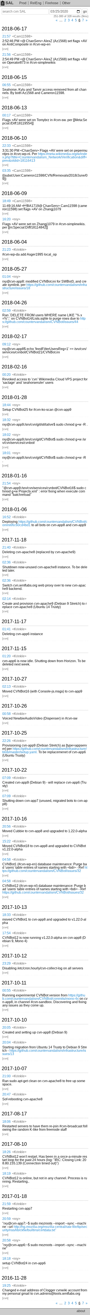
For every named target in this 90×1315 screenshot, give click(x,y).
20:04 (6, 1042)
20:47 (6, 1094)
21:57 (6, 36)
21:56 (6, 54)
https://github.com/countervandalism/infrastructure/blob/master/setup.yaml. (44, 750)
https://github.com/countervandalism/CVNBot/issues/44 (44, 320)
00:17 (6, 115)
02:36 (6, 562)
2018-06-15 (14, 77)
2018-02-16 (14, 366)
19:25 (6, 1285)
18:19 (6, 1173)
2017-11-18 (14, 539)
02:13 (6, 686)
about (81, 1311)
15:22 (6, 841)
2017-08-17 (14, 1113)
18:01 (6, 453)
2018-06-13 (14, 107)
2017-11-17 (14, 621)
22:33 (6, 145)
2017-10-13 (14, 907)
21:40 (6, 547)
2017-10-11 (14, 982)
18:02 (6, 435)
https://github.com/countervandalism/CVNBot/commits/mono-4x (43, 996)
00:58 (6, 714)
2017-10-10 (14, 1020)
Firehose (51, 3)
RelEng (35, 3)
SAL (9, 3)
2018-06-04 (14, 242)
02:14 (6, 599)
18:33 (6, 915)
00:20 (6, 374)
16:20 (6, 219)
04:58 (6, 859)
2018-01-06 (14, 509)
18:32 (6, 420)
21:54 (6, 483)
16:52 (6, 517)
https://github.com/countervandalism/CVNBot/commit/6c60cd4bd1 (44, 523)
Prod (22, 3)
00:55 (6, 990)
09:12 (6, 344)
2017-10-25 (14, 733)
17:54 (6, 933)
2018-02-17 (14, 336)
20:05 (6, 1027)
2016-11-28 (14, 1278)
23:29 (6, 963)
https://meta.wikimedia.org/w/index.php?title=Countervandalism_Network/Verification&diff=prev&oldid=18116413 (44, 157)
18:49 (6, 201)
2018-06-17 (14, 28)
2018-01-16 (14, 475)
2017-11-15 (14, 648)
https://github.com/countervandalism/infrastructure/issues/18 (44, 286)
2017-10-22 (14, 770)
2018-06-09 (14, 193)
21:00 (6, 1076)
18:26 (6, 1152)
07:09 (6, 778)
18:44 (6, 405)
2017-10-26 (14, 706)
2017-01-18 (14, 1196)
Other (66, 3)
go (85, 11)
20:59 (6, 1219)
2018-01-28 (14, 397)
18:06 (6, 1121)
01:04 (6, 276)
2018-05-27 (14, 269)
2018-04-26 (14, 302)
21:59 (6, 1204)
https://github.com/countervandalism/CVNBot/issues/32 (44, 869)
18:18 (6, 1258)
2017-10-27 (14, 679)
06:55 (6, 85)
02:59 (6, 310)
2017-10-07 (14, 1068)
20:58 (6, 1240)
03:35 (6, 170)
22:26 (6, 741)
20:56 (6, 826)
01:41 (6, 629)
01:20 (6, 656)
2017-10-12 (14, 955)
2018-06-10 (14, 138)
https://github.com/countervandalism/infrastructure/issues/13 (44, 1052)
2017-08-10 (14, 1144)
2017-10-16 (14, 818)
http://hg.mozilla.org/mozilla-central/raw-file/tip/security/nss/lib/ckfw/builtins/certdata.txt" (44, 1228)
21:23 (6, 249)
